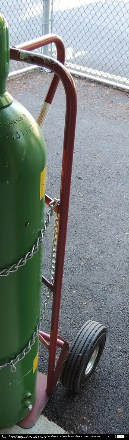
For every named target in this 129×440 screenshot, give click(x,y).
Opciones (111, 437)
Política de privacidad (39, 438)
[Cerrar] (127, 436)
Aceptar (120, 437)
